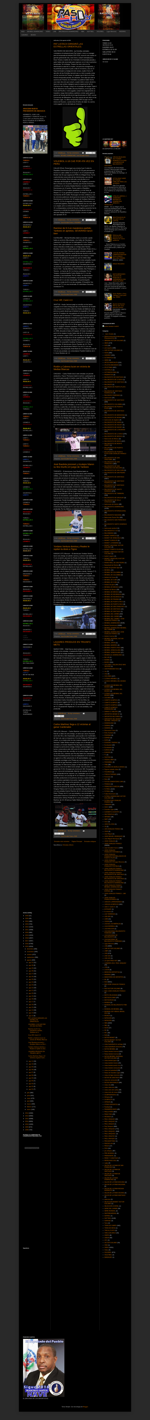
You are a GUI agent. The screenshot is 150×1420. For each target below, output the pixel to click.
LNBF (106, 951)
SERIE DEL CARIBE (110, 1208)
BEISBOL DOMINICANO (35, 31)
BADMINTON (108, 374)
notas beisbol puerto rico (112, 1065)
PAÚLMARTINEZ (109, 1141)
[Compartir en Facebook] (92, 153)
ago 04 (31, 1081)
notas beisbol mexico (111, 1063)
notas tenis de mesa (110, 1092)
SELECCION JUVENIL (111, 1206)
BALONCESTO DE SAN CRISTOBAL (112, 458)
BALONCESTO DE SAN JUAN (114, 470)
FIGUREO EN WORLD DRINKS (114, 767)
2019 (27, 935)
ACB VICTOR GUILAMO (112, 350)
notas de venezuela (110, 1080)
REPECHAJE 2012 (110, 1160)
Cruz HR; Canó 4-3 (63, 300)
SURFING (107, 1220)
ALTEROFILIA (108, 357)
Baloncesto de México (111, 439)
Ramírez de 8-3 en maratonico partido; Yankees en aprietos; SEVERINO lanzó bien (73, 231)
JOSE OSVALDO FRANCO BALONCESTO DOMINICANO (114, 869)
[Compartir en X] (90, 153)
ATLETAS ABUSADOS (111, 365)
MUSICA (107, 1015)
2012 (27, 1118)
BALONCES (108, 384)
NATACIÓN (108, 1020)
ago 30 (31, 965)
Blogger (85, 1406)
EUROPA (107, 752)
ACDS (106, 353)
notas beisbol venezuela (112, 1068)
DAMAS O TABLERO (111, 711)
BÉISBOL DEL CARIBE (111, 616)
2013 (27, 1116)
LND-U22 (107, 958)
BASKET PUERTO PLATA (112, 549)
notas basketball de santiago (113, 1044)
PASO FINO (108, 1114)
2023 (27, 924)
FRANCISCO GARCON (111, 786)
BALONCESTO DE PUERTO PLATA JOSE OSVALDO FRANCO (115, 452)
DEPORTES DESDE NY (112, 714)
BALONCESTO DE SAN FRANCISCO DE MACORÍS (113, 467)
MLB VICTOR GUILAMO (112, 988)
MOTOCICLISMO (110, 997)
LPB (105, 967)
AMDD (106, 360)
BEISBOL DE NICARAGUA (112, 594)
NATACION (108, 1018)
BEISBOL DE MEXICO (111, 587)
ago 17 (31, 1001)
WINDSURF (108, 1257)
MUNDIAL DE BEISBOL (111, 1009)
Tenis (106, 1223)
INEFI (106, 819)
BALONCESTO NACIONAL (113, 515)
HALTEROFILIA (109, 814)
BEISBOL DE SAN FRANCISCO (114, 606)
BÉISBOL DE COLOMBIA (112, 575)
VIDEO (48, 31)
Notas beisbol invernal (111, 1051)
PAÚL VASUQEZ (109, 1138)
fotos (106, 779)
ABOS (106, 343)
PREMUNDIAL (109, 1155)
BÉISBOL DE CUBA (110, 582)
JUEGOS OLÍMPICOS (111, 904)
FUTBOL (107, 789)
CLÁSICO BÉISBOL (110, 678)
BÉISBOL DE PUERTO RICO (113, 604)
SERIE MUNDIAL (109, 1211)
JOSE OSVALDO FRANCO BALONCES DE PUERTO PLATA (115, 856)
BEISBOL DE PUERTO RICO (113, 601)
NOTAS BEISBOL (110, 1049)
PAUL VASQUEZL (110, 1133)
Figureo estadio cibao (111, 769)
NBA (82, 31)
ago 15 (31, 1007)
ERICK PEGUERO (118, 264)
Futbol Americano (110, 794)
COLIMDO (107, 697)
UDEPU (106, 1235)
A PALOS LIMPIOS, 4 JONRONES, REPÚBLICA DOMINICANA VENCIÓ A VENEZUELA (115, 200)
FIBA (106, 764)
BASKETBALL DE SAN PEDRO (114, 562)
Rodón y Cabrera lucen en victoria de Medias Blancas (37, 1038)
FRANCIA (107, 784)
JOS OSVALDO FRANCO (112, 829)
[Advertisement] (35, 70)
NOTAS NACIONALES (111, 1082)
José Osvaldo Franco (82, 155)
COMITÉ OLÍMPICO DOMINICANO (110, 708)
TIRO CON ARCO (110, 1233)
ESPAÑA (107, 737)
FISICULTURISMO (110, 774)
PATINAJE (107, 1116)
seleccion (107, 1199)
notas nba (107, 1085)
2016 (27, 943)
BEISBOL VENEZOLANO (112, 650)
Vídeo (106, 1250)
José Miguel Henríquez (111, 838)
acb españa (108, 348)
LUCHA (106, 969)
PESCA (106, 1146)
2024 (27, 921)
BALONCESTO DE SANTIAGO (114, 400)
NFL (105, 1032)
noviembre (30, 951)
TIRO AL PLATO (109, 1230)
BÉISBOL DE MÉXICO (111, 592)
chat (105, 674)
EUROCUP (107, 750)
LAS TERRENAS (109, 914)
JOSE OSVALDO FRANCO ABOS (112, 851)
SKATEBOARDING (110, 1213)
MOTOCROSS (109, 1000)
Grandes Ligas (109, 809)
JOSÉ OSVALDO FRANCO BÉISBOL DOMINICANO (113, 886)
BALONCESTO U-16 (111, 530)
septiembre (31, 957)
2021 (27, 929)
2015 (27, 946)
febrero (29, 1106)
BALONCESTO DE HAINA (112, 422)
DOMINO (107, 725)
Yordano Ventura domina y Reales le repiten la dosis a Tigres (71, 547)
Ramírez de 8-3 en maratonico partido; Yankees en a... (35, 1030)
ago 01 (31, 1089)
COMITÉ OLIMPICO (110, 702)
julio (28, 1092)
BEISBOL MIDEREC (110, 645)
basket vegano (109, 556)
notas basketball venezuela (113, 1046)
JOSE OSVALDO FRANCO (113, 843)
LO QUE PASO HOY (110, 960)
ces (105, 671)
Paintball (107, 1107)
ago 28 (31, 971)
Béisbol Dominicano (110, 625)
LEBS (106, 919)
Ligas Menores (111, 31)
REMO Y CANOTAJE (111, 1158)
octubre (29, 954)
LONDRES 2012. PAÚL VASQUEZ (115, 963)
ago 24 (31, 982)
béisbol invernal (109, 636)
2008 (27, 1130)
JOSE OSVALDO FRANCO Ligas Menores (114, 861)
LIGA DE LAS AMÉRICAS (112, 924)
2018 (27, 938)
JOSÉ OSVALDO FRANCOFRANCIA (110, 898)
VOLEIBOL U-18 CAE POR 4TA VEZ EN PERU (37, 1025)
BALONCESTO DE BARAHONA (114, 415)
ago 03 (31, 1083)
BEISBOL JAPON (109, 642)
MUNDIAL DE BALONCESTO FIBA (115, 1005)
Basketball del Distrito (111, 565)
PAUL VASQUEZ (109, 1119)
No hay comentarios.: (73, 153)
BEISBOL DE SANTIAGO (112, 609)
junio (28, 1095)
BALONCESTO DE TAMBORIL (114, 493)
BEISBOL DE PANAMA (111, 599)
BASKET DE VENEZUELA (112, 538)
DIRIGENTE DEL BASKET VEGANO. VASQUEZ (112, 719)
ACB (105, 345)
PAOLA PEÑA (108, 1112)
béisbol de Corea (109, 577)
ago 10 (31, 1064)
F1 (105, 755)
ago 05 (31, 1078)
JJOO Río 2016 (109, 824)
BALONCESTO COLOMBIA (113, 404)
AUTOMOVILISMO (110, 372)
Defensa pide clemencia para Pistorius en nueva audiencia (119, 237)
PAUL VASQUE (109, 1124)
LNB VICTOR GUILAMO (112, 948)
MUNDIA (107, 1002)
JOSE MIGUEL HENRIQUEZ (113, 836)
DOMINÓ (107, 728)
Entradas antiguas (90, 841)
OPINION (107, 1102)
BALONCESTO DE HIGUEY (113, 425)
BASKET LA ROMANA (111, 543)
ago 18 (31, 999)
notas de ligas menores (111, 1075)
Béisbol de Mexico (110, 589)
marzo (29, 1104)
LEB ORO (107, 916)
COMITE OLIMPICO (110, 700)
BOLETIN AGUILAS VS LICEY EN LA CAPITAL (119, 219)
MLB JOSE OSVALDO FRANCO (114, 984)
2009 (27, 1127)
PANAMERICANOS (110, 1109)
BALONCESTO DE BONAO (113, 417)
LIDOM (106, 921)
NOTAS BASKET (109, 1037)
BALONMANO (108, 533)
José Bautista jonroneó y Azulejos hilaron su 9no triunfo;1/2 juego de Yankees (74, 465)
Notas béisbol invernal (111, 1054)
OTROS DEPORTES (111, 1104)
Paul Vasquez (108, 1126)
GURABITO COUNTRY (111, 812)
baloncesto (107, 397)
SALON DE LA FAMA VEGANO (114, 1193)
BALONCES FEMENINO (112, 395)
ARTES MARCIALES (111, 362)
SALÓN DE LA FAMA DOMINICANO (111, 1178)
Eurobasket (108, 745)
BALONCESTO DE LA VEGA (113, 434)
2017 (27, 941)
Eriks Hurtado (108, 733)
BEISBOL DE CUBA (110, 580)
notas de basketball (110, 1070)
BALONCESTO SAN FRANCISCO (115, 520)
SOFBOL (107, 1216)
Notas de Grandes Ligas (112, 1072)
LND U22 (107, 956)
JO (105, 826)
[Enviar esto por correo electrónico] (87, 153)
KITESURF (107, 909)
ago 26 (31, 976)
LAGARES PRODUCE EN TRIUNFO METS (36, 1052)
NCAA (106, 1028)
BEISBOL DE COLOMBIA (112, 572)
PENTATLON (108, 1143)
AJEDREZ (24, 35)
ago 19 (31, 996)
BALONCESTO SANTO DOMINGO (115, 524)
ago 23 (31, 985)
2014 (27, 1113)
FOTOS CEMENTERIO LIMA (113, 781)
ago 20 (31, 993)
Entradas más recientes (61, 841)
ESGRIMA (107, 735)
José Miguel (108, 834)
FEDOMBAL (108, 762)
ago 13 (31, 1013)
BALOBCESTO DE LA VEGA (113, 379)
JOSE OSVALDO (109, 841)
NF (105, 1030)
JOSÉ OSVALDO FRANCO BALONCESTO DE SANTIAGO (114, 877)
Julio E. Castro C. (110, 907)
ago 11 (31, 1061)
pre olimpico (108, 1151)
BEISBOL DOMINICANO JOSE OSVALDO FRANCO (114, 632)
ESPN (106, 740)
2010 (27, 1124)
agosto (29, 960)
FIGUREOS (108, 772)
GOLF (106, 807)
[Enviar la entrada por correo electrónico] (83, 153)
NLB (105, 1035)
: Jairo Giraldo (108, 334)
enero (29, 1109)
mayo (29, 1098)
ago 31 (31, 962)
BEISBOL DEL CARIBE (111, 614)
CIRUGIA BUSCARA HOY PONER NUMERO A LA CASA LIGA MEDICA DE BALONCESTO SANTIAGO (115, 161)
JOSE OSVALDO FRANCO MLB (111, 865)
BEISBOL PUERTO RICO (112, 647)
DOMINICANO (109, 723)
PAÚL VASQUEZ (109, 1121)
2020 (27, 932)
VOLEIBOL (100, 31)
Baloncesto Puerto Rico (111, 517)
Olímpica (107, 1097)
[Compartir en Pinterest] (94, 153)
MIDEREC (122, 31)
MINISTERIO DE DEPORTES (113, 977)
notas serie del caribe (111, 1090)
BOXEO (33, 35)
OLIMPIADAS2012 (110, 1094)
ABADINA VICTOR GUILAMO (113, 340)
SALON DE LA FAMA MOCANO (114, 1182)
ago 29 (31, 968)
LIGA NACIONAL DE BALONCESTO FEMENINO (113, 940)
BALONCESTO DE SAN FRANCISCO (112, 462)
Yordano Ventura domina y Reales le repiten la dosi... (37, 1047)
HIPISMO (107, 817)
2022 (27, 927)
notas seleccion (109, 1087)
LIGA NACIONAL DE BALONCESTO (110, 936)
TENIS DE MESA (109, 1228)
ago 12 (31, 1015)
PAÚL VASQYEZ (109, 1136)
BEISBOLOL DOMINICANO (113, 655)
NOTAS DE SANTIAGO (111, 1077)
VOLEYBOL (108, 1255)
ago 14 (31, 1010)
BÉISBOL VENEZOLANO (112, 652)
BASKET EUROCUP (110, 540)
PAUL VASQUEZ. (109, 1131)
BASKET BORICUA (110, 535)
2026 (27, 915)
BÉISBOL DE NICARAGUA (112, 597)
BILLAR (106, 657)
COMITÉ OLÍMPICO (110, 705)
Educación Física (109, 730)
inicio (106, 821)
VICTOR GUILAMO (110, 1242)
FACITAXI (107, 757)
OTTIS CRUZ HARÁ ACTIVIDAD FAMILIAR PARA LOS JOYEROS (120, 181)
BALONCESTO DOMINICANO (68, 31)
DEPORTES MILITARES (112, 716)
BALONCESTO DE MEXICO (113, 436)
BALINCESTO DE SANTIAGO (113, 377)
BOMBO (107, 660)
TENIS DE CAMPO (110, 1225)
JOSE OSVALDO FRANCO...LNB (115, 893)
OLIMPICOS (108, 1099)
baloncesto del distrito (111, 504)
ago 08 (31, 1069)
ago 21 (31, 990)
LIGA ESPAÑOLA (109, 926)
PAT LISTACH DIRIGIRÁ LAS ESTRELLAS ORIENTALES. (68, 45)
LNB (54, 31)
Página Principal (77, 841)
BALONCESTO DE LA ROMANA (114, 429)
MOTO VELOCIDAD (110, 995)
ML (105, 979)
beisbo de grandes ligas (112, 567)
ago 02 (31, 1086)
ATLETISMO (108, 367)
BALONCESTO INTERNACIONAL (115, 511)
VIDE (106, 1245)
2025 (27, 918)
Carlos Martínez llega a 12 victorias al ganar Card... (37, 1056)
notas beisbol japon (110, 1060)
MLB (22, 31)
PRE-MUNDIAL (109, 1153)
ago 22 (31, 987)
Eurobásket (108, 747)
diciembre (30, 949)
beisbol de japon (109, 584)
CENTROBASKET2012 (111, 669)
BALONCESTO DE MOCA (112, 441)
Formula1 (107, 777)
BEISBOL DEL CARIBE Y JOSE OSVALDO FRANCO (114, 619)
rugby (106, 1163)
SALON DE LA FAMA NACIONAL (114, 1184)
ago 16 (31, 1004)
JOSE (106, 831)
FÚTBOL (107, 791)
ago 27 (31, 973)
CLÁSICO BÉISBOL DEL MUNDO (115, 681)
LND (105, 953)
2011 (27, 1121)
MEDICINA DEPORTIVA (112, 972)
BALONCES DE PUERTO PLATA (114, 387)
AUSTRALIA (108, 370)
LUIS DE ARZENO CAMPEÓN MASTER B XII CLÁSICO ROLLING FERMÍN (119, 255)
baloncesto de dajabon (111, 420)
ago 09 (31, 1067)
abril (28, 1101)
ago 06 (31, 1075)
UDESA (106, 1237)
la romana (107, 911)
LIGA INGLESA (109, 928)
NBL (105, 1025)
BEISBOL (107, 570)
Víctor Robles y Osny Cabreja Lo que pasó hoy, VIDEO (119, 295)
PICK (106, 1148)
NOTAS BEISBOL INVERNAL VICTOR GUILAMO (113, 1057)
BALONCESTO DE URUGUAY (114, 497)
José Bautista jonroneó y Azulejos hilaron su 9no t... (37, 1043)
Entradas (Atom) (68, 845)
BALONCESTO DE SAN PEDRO (114, 472)
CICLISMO (107, 676)
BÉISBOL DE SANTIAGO (112, 611)
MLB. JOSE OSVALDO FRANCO (114, 991)
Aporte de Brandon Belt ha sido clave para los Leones (119, 305)
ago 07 (31, 1072)
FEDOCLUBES (109, 759)
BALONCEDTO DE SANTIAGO (114, 382)
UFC (105, 1240)
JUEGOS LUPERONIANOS (113, 902)
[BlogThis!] (89, 153)
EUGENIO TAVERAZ (111, 742)
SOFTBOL (90, 31)
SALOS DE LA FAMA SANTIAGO (114, 1195)
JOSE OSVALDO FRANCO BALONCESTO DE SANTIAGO (114, 873)
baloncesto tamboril (110, 528)
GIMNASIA (107, 804)
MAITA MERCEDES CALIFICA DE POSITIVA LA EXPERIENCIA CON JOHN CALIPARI (119, 277)
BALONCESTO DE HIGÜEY (113, 427)
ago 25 (31, 979)
